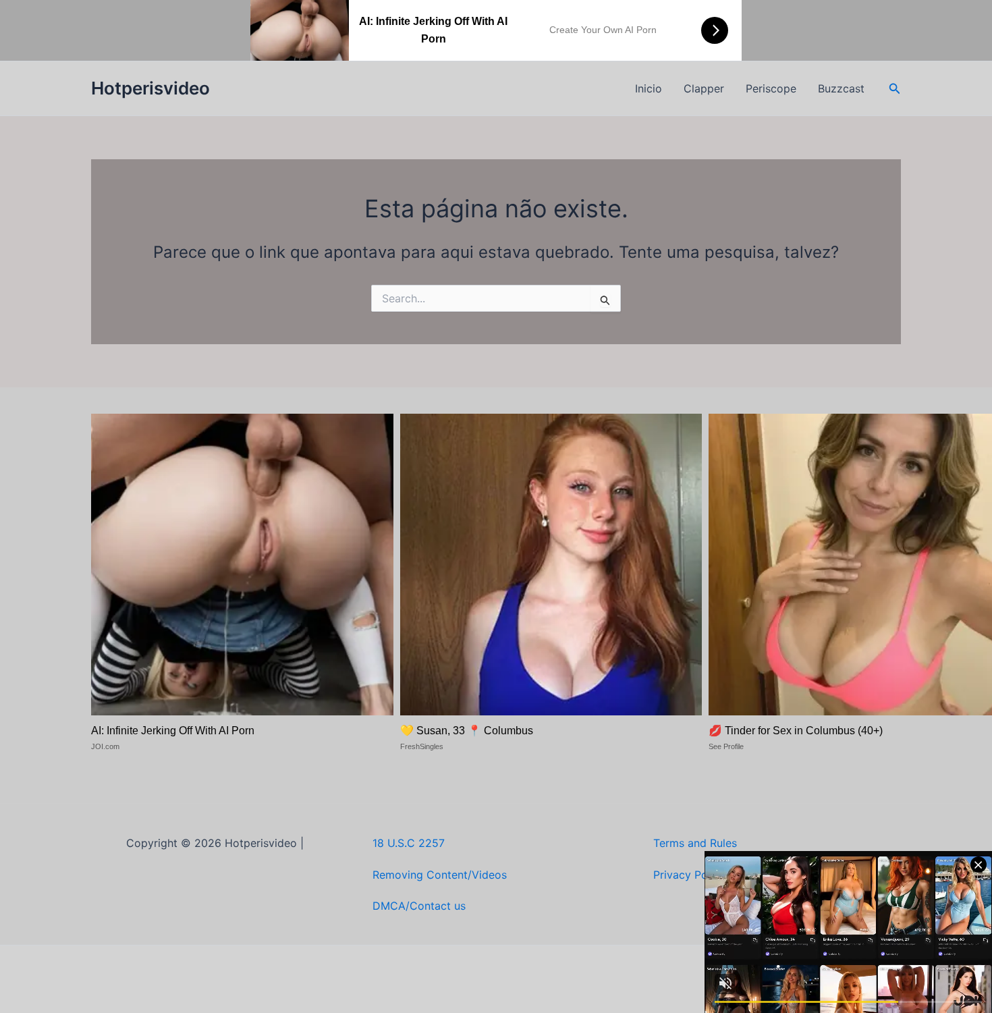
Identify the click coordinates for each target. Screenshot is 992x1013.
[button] (895, 88)
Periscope (771, 88)
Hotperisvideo (150, 88)
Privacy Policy (689, 874)
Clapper (704, 88)
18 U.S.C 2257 (409, 843)
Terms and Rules (695, 843)
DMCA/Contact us (419, 905)
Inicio (648, 88)
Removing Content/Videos (440, 874)
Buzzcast (841, 88)
